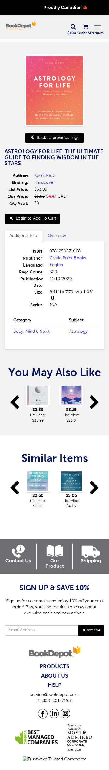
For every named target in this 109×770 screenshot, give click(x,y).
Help (54, 685)
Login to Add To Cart (35, 219)
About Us (54, 676)
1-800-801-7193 (54, 701)
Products (54, 666)
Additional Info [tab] (23, 236)
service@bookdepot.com (54, 695)
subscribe (91, 630)
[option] (38, 404)
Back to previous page (57, 138)
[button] (73, 27)
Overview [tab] (57, 236)
